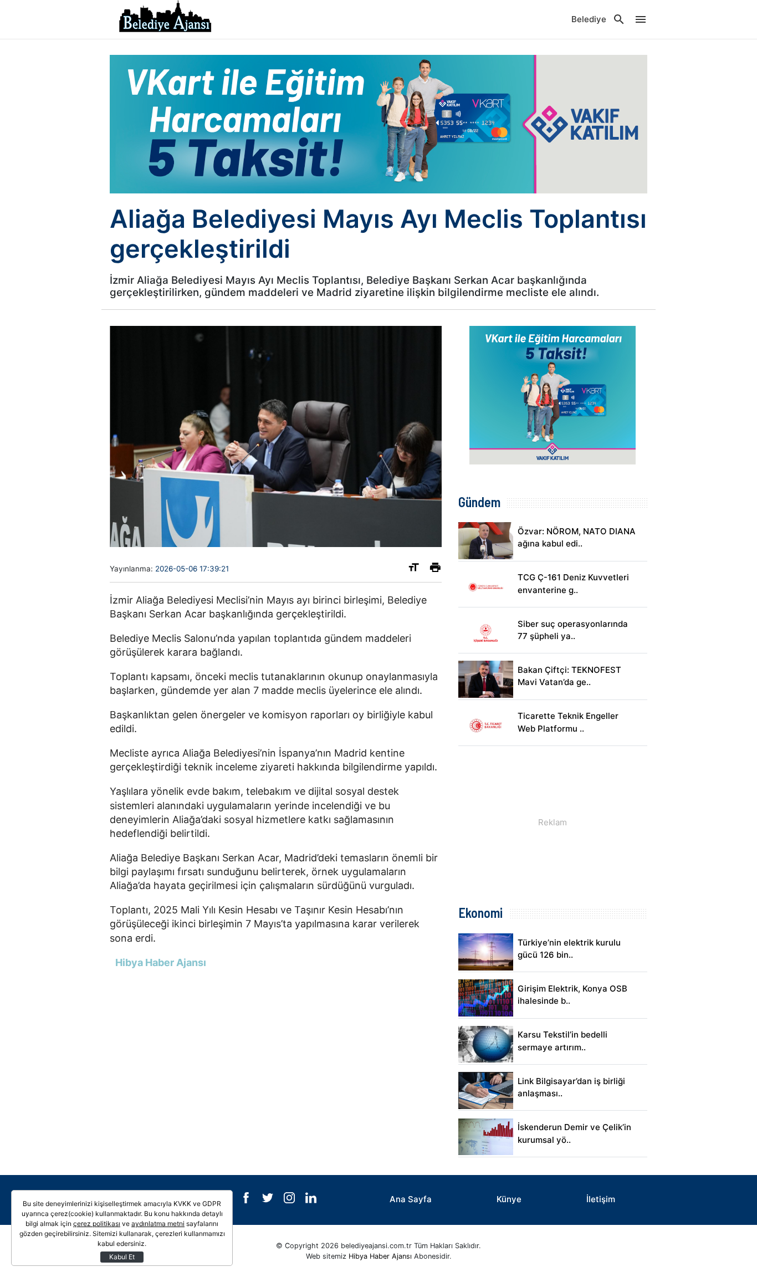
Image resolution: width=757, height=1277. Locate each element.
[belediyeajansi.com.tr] (165, 19)
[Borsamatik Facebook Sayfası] (247, 1200)
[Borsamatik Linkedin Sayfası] (310, 1200)
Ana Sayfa (411, 1199)
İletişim (600, 1199)
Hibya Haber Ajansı (380, 1256)
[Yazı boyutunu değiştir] (413, 569)
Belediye (588, 19)
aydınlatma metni (158, 1223)
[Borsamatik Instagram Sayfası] (290, 1200)
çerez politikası (96, 1223)
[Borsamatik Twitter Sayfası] (268, 1200)
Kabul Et (122, 1257)
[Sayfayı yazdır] (435, 569)
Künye (509, 1199)
